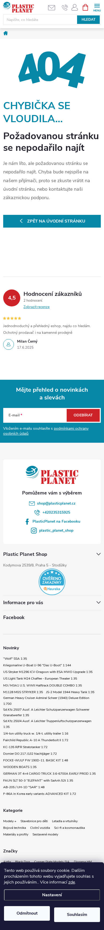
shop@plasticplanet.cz (56, 503)
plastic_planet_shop (56, 530)
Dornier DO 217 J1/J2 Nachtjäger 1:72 (30, 754)
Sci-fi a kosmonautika (69, 828)
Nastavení (52, 895)
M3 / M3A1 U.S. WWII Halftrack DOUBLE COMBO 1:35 (42, 685)
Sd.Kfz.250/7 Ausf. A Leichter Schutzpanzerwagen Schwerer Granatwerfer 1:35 (46, 712)
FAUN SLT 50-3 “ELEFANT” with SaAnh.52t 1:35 (38, 780)
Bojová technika (14, 828)
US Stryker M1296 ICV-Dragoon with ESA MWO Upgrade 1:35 (48, 672)
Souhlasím (77, 915)
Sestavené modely (45, 834)
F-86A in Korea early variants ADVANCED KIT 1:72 (39, 794)
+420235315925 (56, 512)
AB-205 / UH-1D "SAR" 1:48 (24, 787)
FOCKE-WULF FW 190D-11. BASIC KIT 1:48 (35, 760)
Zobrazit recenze (36, 307)
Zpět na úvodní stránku (56, 221)
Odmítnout (27, 913)
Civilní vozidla (40, 828)
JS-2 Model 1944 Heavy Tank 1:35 (70, 692)
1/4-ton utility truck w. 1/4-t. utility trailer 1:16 (35, 733)
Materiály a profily (15, 834)
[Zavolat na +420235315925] (65, 7)
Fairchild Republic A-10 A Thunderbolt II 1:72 (35, 740)
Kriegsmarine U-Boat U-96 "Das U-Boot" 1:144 (37, 665)
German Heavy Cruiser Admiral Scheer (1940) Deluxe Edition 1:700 (46, 701)
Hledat (88, 19)
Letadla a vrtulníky (65, 821)
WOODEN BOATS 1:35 (20, 767)
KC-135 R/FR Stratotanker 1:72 (25, 747)
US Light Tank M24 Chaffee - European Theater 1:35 (40, 678)
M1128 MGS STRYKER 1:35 (23, 692)
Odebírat (83, 415)
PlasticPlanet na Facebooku (56, 521)
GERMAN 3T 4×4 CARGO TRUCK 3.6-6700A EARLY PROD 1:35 (49, 773)
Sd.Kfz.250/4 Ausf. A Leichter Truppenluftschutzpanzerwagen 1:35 (47, 724)
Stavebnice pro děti (34, 821)
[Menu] (97, 7)
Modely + (9, 821)
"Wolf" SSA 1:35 (15, 658)
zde (71, 882)
